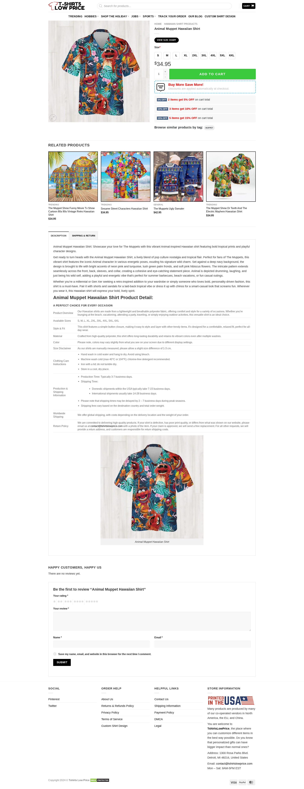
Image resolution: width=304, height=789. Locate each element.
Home (158, 24)
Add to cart (212, 74)
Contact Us (161, 699)
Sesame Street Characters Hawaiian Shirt (124, 208)
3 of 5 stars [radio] (67, 602)
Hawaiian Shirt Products (180, 24)
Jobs (134, 16)
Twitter (52, 705)
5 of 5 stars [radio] (91, 602)
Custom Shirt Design (220, 16)
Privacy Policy (110, 712)
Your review (61, 608)
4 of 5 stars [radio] (78, 602)
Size (157, 47)
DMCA (158, 719)
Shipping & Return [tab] (83, 235)
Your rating (60, 595)
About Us (107, 699)
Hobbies (91, 16)
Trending (75, 16)
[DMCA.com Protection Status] (99, 780)
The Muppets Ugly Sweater (169, 208)
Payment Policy (164, 712)
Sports (148, 16)
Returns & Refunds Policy (117, 705)
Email (158, 637)
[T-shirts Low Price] (66, 6)
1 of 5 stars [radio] (54, 602)
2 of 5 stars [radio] (60, 602)
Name (57, 637)
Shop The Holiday (114, 16)
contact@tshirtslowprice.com (106, 426)
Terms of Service (112, 719)
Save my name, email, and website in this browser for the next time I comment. (104, 654)
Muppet (209, 128)
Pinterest (54, 699)
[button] (249, 6)
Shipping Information (167, 705)
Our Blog (195, 16)
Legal (157, 725)
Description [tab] (58, 235)
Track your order (172, 16)
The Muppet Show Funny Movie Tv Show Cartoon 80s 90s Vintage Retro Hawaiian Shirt (71, 211)
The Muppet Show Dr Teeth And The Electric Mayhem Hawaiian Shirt (226, 210)
